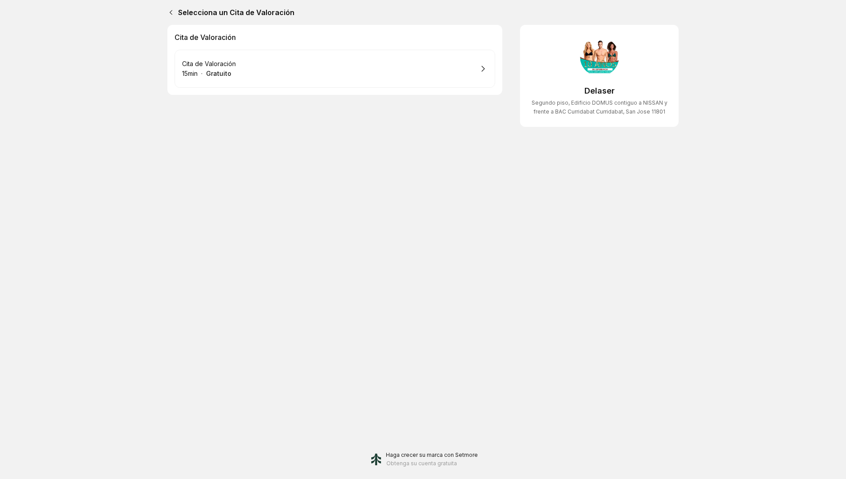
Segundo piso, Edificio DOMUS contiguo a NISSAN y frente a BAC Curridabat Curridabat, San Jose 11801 (599, 107)
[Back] (169, 12)
